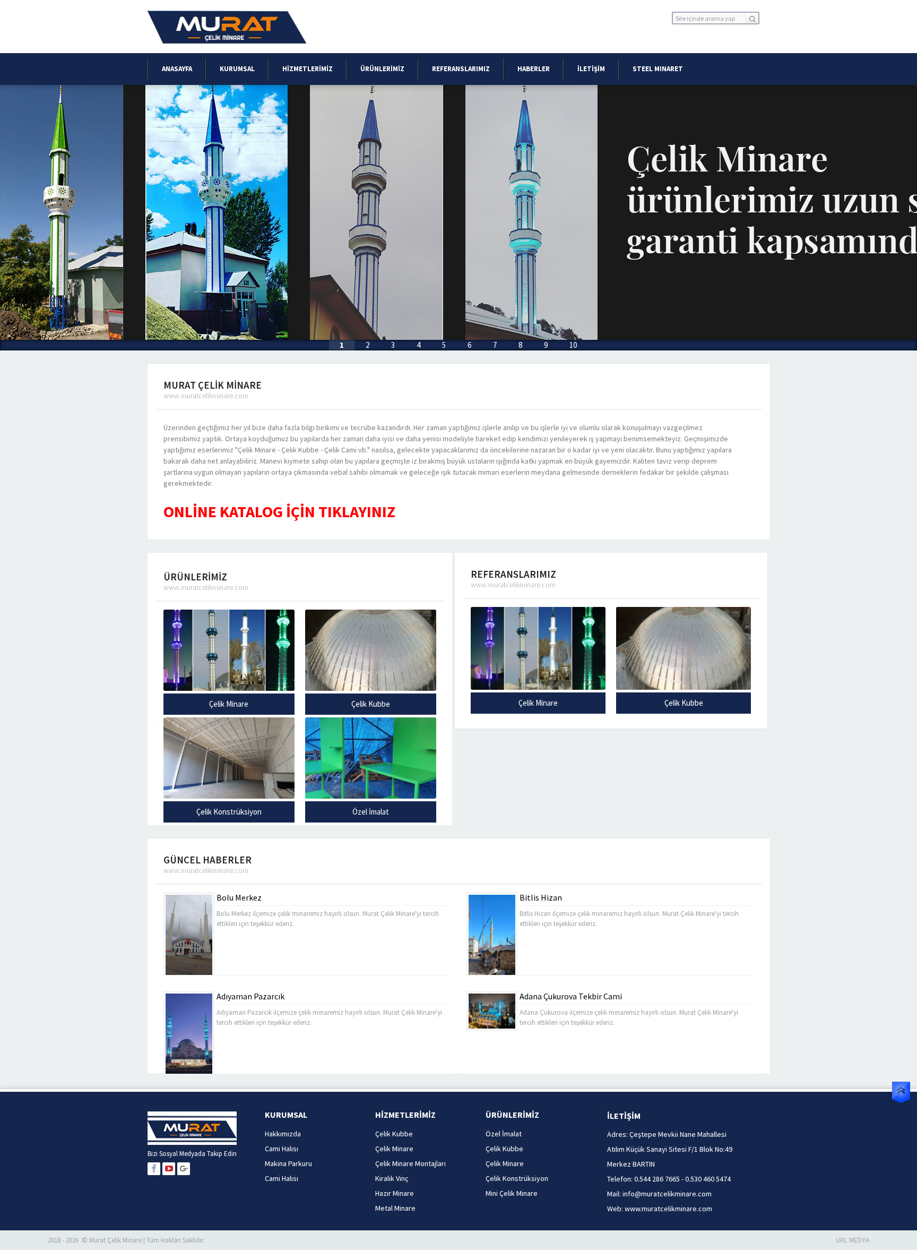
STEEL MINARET (658, 68)
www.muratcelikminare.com (668, 1208)
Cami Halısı (281, 1148)
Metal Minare (395, 1208)
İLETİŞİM (591, 68)
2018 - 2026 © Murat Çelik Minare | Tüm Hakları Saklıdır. (126, 1240)
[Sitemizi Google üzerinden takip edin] (183, 1168)
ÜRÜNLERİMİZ (382, 68)
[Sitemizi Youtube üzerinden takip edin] (168, 1168)
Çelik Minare (228, 704)
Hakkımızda (283, 1133)
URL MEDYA (852, 1240)
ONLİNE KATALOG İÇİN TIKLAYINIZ (279, 511)
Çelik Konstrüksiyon (229, 812)
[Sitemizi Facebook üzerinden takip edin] (154, 1168)
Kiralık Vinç (391, 1178)
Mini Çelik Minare (512, 1193)
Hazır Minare (394, 1193)
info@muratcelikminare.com (667, 1193)
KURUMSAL (237, 68)
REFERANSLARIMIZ (461, 68)
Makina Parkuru (288, 1163)
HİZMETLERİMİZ (307, 68)
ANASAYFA (177, 68)
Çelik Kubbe (370, 704)
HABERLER (533, 68)
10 (573, 345)
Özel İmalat (370, 812)
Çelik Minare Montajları (410, 1163)
